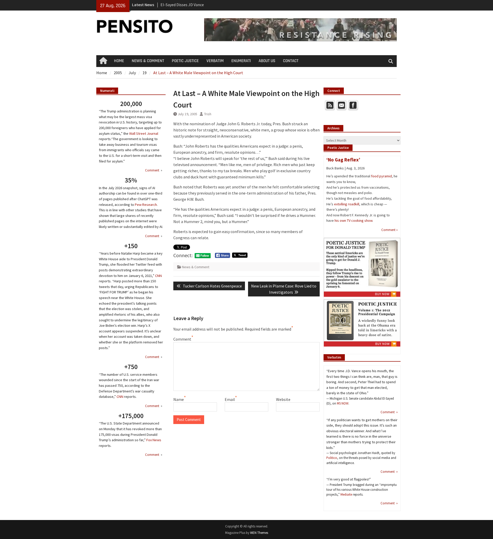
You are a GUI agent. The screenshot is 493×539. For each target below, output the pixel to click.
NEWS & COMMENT (148, 61)
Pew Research (146, 204)
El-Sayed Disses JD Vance (182, 4)
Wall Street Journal (143, 133)
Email (230, 399)
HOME (119, 61)
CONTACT (290, 61)
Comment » (389, 230)
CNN (158, 275)
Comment (182, 339)
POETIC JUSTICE (185, 61)
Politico (331, 458)
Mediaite (346, 494)
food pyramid (381, 176)
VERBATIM (215, 61)
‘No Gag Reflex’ (343, 160)
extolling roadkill (346, 204)
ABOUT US (267, 61)
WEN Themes (259, 533)
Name (178, 399)
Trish (207, 114)
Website (283, 399)
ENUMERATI (241, 61)
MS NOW (342, 403)
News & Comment (195, 267)
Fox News (153, 440)
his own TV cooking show (353, 220)
